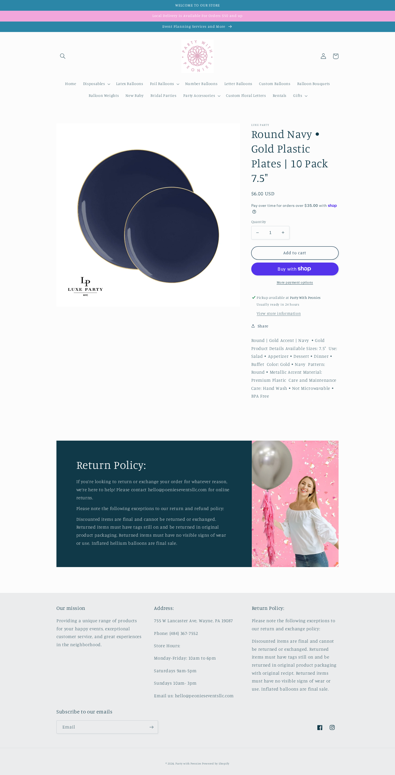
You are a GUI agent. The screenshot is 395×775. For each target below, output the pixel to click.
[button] (62, 56)
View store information (279, 313)
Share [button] (263, 326)
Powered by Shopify (215, 763)
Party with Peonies (188, 763)
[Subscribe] (151, 727)
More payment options (295, 282)
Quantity (258, 222)
